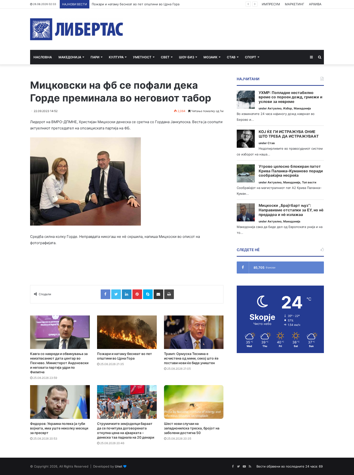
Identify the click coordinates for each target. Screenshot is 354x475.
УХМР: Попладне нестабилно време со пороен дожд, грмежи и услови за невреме (290, 97)
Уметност (142, 57)
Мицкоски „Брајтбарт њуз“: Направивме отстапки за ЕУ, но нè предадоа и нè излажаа (291, 210)
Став (231, 57)
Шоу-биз (186, 57)
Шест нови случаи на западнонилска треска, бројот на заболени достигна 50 (191, 428)
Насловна (42, 57)
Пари (95, 57)
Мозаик (210, 57)
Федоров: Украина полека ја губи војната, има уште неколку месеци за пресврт (59, 428)
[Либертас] (76, 29)
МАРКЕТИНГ (294, 4)
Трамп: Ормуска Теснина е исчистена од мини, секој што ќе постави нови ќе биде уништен (191, 358)
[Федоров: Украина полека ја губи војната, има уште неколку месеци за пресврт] (60, 402)
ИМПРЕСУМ (271, 4)
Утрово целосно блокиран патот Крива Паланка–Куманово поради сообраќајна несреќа (291, 171)
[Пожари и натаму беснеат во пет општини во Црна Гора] (127, 332)
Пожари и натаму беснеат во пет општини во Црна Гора (135, 4)
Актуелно (275, 108)
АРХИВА (315, 4)
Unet (118, 466)
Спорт (250, 57)
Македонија (70, 57)
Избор (287, 108)
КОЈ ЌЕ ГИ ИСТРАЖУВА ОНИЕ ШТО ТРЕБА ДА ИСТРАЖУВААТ (289, 134)
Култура (116, 57)
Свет (165, 57)
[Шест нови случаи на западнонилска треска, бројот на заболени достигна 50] (194, 402)
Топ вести (309, 182)
